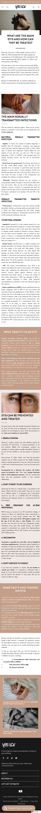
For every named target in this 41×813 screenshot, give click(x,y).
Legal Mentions (24, 801)
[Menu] (2, 7)
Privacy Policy (34, 801)
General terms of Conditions (10, 801)
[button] (7, 7)
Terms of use (21, 804)
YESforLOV (11, 797)
